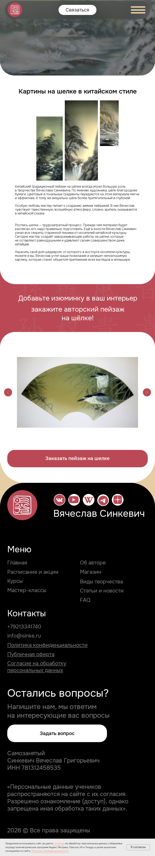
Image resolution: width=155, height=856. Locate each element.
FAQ (85, 600)
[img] (15, 9)
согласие (58, 843)
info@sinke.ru (24, 635)
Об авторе (93, 562)
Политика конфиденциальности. (50, 851)
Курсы (15, 581)
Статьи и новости (102, 590)
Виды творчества (101, 581)
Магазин (90, 571)
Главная (17, 562)
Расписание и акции (33, 571)
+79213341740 (24, 626)
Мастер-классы (26, 590)
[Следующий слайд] (147, 392)
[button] (77, 458)
